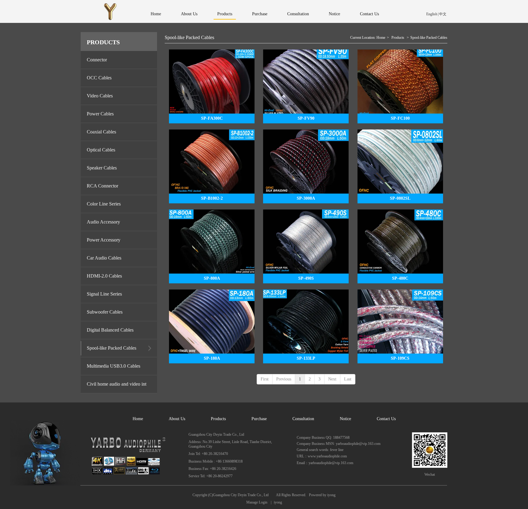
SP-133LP (306, 358)
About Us (177, 418)
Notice (345, 418)
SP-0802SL (400, 198)
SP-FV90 (306, 118)
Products (397, 37)
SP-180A (212, 358)
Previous (283, 379)
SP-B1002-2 (212, 198)
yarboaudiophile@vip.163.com (331, 463)
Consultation (303, 418)
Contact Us (386, 418)
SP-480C (400, 278)
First (265, 379)
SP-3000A (306, 198)
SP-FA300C (212, 118)
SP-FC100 (400, 118)
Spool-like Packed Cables (428, 37)
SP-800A (212, 278)
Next (332, 379)
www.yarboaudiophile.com (327, 456)
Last (347, 379)
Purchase (259, 418)
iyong (331, 495)
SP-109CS (400, 358)
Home (380, 37)
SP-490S (306, 278)
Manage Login (256, 502)
